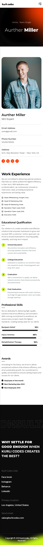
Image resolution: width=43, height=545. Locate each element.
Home (15, 22)
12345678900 (8, 142)
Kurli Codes (24, 538)
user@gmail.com (9, 131)
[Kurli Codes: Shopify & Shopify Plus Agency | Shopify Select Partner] (8, 3)
